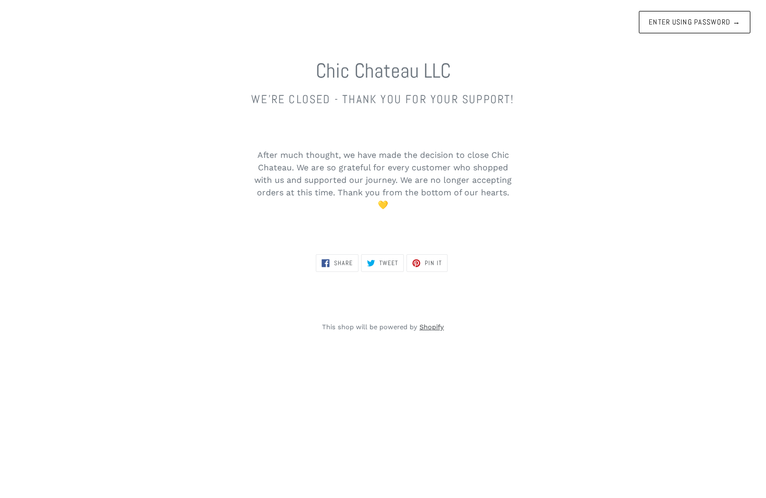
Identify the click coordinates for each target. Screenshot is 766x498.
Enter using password (694, 22)
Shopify (431, 327)
